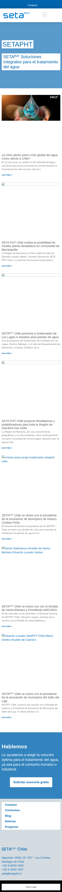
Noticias (10, 821)
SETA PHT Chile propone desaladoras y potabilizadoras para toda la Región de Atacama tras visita (28, 424)
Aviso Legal (31, 887)
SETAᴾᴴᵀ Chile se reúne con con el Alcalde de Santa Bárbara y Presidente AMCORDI (30, 608)
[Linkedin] (49, 837)
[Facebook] (12, 837)
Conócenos (12, 810)
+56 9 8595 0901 (13, 865)
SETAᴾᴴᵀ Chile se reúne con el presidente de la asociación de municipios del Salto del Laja (30, 697)
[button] (44, 14)
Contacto (11, 804)
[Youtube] (31, 837)
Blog (8, 815)
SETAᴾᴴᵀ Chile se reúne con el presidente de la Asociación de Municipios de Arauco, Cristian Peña (29, 519)
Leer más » (7, 175)
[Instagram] (40, 837)
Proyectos (11, 827)
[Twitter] (21, 837)
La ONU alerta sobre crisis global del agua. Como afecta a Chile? (30, 156)
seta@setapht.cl (12, 873)
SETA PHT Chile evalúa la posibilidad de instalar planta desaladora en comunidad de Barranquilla (30, 246)
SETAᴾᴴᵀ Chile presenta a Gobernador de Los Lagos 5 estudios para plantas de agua (30, 335)
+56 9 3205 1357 (12, 869)
